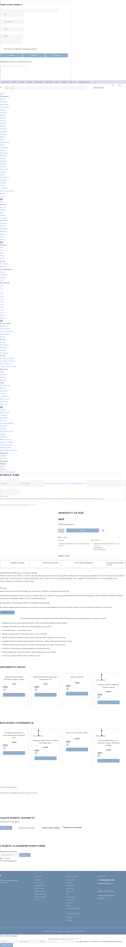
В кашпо (3, 428)
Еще (1, 199)
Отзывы (56, 82)
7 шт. (1, 291)
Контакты (14, 82)
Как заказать (29, 82)
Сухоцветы (3, 188)
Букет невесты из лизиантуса (29, 793)
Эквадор (3, 277)
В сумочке (3, 426)
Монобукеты (4, 326)
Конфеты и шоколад (6, 442)
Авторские (3, 347)
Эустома (3, 196)
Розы (1, 202)
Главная (2, 504)
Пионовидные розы (39, 885)
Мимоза (2, 158)
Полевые (3, 172)
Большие (3, 350)
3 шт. (1, 285)
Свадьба (2, 410)
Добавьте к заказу (64, 556)
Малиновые (4, 220)
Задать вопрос (6, 828)
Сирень (2, 185)
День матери (4, 401)
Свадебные (3, 415)
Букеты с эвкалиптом (7, 191)
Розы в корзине (5, 328)
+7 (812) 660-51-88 (98, 88)
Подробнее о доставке (7, 612)
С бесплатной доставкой (8, 366)
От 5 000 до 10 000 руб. (8, 361)
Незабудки (3, 164)
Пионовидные (4, 264)
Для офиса (3, 458)
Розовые (2, 215)
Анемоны (3, 110)
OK (77, 938)
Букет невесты (5, 334)
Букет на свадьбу (10, 793)
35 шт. (2, 307)
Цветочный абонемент (7, 472)
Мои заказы (69, 920)
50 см (2, 250)
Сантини (3, 183)
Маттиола (3, 156)
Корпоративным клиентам (84, 82)
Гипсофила (3, 131)
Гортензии (3, 134)
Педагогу (3, 377)
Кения (2, 280)
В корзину (82, 530)
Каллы (2, 139)
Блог (67, 894)
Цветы (2, 93)
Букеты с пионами (39, 888)
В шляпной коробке (6, 331)
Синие (2, 237)
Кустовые (3, 266)
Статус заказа (64, 82)
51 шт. (2, 310)
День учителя (4, 399)
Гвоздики (3, 120)
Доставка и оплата (38, 82)
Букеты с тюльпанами (40, 891)
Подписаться (25, 855)
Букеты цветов (11, 504)
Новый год (3, 404)
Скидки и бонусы (48, 82)
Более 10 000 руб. (6, 364)
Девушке (3, 374)
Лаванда (2, 150)
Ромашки (3, 180)
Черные (2, 239)
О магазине (21, 82)
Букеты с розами (39, 882)
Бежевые (3, 234)
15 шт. (2, 299)
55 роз (2, 312)
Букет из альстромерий (40, 897)
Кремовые (3, 231)
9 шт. (1, 293)
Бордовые (3, 210)
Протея (2, 175)
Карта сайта (101, 898)
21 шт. (2, 301)
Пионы (2, 99)
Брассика (3, 115)
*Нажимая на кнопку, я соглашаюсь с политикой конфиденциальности (65, 483)
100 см (2, 258)
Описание (3, 573)
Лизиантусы (4, 147)
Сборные (3, 342)
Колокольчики (4, 142)
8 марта (2, 393)
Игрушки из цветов (6, 431)
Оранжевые (4, 229)
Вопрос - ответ (72, 82)
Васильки (3, 118)
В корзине (3, 420)
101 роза (3, 315)
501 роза (3, 318)
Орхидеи (3, 166)
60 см (2, 253)
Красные (3, 207)
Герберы (2, 126)
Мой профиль (69, 917)
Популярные (4, 353)
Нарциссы (3, 161)
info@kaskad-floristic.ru (105, 883)
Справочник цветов (71, 897)
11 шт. (2, 296)
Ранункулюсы (4, 177)
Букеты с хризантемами (40, 894)
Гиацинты (3, 129)
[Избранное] (4, 689)
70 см (2, 256)
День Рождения (5, 385)
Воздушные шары (6, 445)
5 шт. (1, 288)
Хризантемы (4, 104)
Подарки (3, 434)
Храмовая (3, 456)
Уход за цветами (31, 573)
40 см (2, 247)
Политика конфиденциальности (106, 895)
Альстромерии (5, 107)
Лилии (2, 145)
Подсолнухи (4, 169)
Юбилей (3, 388)
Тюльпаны (3, 102)
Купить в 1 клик (61, 530)
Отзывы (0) (10, 573)
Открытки (3, 437)
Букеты (2, 337)
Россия (2, 272)
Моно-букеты (4, 345)
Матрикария (4, 153)
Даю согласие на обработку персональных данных (20, 49)
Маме (2, 372)
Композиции (4, 418)
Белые (2, 212)
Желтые (2, 226)
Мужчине (3, 380)
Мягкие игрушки (5, 439)
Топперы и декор (5, 447)
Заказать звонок (6, 945)
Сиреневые (3, 218)
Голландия (3, 274)
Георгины (3, 123)
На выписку (4, 391)
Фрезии (2, 193)
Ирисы (2, 137)
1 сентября (3, 396)
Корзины (3, 469)
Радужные (3, 223)
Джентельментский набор (8, 450)
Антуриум (3, 112)
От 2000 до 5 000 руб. (7, 358)
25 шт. (2, 304)
